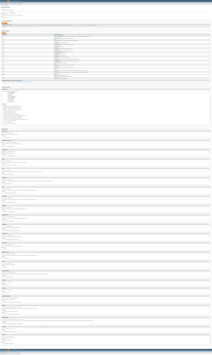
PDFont (80, 25)
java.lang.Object (3, 9)
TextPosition (4, 25)
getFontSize (56, 43)
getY (55, 69)
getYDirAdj (56, 71)
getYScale (56, 73)
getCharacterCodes (57, 37)
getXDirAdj (56, 66)
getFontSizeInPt (57, 45)
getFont (55, 41)
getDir (55, 39)
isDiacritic (56, 74)
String (68, 25)
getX (55, 64)
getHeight (56, 47)
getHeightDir (56, 49)
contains (55, 35)
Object (6, 13)
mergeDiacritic (57, 75)
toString (55, 77)
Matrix (29, 25)
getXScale (56, 68)
